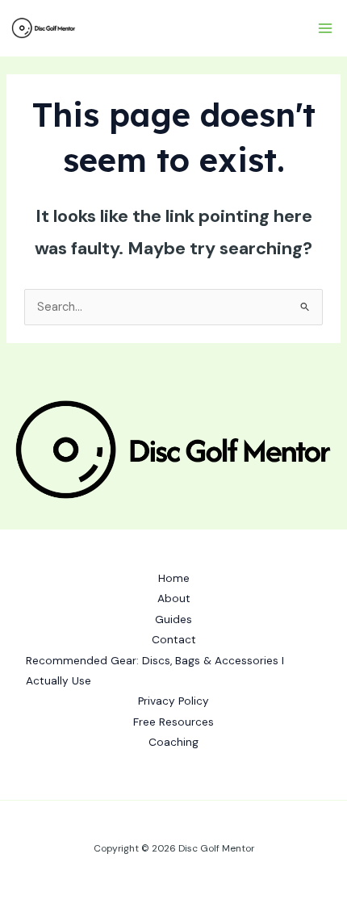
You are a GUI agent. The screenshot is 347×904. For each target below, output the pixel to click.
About (173, 598)
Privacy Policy (173, 700)
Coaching (173, 741)
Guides (173, 619)
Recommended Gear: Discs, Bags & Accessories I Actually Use (155, 670)
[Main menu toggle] (325, 28)
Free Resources (173, 721)
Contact (174, 639)
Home (174, 578)
